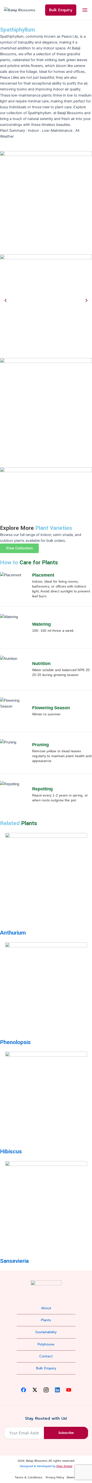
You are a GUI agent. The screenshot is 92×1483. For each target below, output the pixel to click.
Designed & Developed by (46, 1466)
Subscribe (66, 1433)
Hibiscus (11, 1151)
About (46, 1308)
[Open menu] (85, 10)
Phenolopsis (15, 1042)
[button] (5, 300)
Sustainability (46, 1332)
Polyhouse (46, 1344)
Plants (46, 1320)
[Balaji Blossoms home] (19, 10)
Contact (46, 1356)
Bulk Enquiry (60, 10)
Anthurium (13, 932)
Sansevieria (14, 1261)
